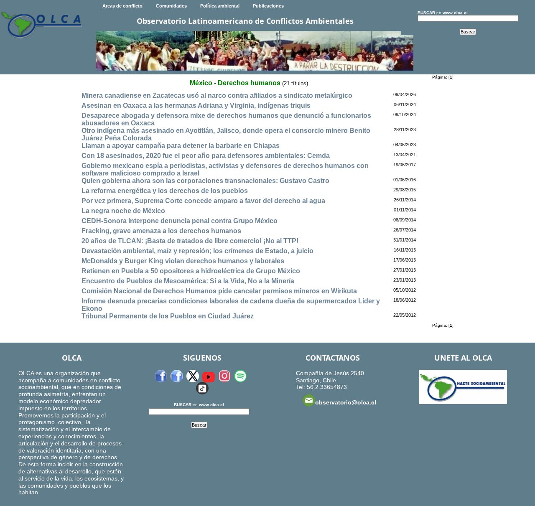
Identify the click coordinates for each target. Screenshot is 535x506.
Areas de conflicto (122, 5)
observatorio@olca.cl (345, 402)
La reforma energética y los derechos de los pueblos (165, 190)
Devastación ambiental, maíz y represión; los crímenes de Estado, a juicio (197, 250)
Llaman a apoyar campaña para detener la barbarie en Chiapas (181, 145)
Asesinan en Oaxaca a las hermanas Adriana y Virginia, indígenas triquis (196, 105)
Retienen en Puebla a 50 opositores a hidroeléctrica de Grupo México (191, 271)
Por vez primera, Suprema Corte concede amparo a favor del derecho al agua (203, 200)
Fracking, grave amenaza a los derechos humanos (161, 230)
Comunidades (171, 5)
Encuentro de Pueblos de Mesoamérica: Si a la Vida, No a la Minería (188, 281)
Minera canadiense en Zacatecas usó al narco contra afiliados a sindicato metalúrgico (217, 95)
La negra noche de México (123, 210)
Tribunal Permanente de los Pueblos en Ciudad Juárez (168, 316)
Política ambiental (219, 5)
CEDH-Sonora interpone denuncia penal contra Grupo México (180, 220)
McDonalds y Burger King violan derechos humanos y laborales (183, 260)
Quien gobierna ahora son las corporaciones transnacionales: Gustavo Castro (205, 180)
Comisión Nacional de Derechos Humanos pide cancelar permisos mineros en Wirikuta (219, 291)
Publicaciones (268, 5)
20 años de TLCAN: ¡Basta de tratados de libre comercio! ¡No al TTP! (190, 240)
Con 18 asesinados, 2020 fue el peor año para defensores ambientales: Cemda (206, 155)
